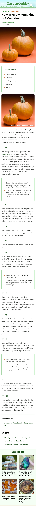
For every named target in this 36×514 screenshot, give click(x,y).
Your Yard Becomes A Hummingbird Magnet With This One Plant (26, 474)
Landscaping (5, 11)
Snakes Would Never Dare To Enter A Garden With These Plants (9, 474)
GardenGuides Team (8, 22)
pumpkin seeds (6, 154)
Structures (15, 11)
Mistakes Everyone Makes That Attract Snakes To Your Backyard (25, 499)
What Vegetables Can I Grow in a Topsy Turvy (18, 438)
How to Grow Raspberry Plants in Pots (16, 444)
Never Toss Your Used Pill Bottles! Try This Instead (8, 498)
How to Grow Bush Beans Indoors (14, 441)
